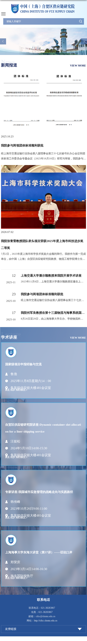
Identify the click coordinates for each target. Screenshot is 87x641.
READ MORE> (16, 390)
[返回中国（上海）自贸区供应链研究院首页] (43, 8)
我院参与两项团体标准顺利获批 (22, 145)
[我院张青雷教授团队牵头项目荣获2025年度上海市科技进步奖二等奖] (43, 168)
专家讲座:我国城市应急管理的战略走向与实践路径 (39, 492)
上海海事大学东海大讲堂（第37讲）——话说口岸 (38, 552)
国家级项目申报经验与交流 (23, 364)
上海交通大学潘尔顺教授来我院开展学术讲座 (51, 275)
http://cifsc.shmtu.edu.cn (45, 620)
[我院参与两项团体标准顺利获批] (43, 99)
